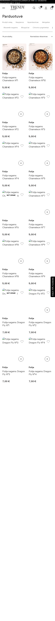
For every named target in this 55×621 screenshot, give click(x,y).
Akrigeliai (46, 22)
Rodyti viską (7, 22)
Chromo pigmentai (41, 28)
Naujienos (20, 22)
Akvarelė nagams (11, 28)
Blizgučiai (25, 28)
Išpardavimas (33, 22)
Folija (5, 73)
